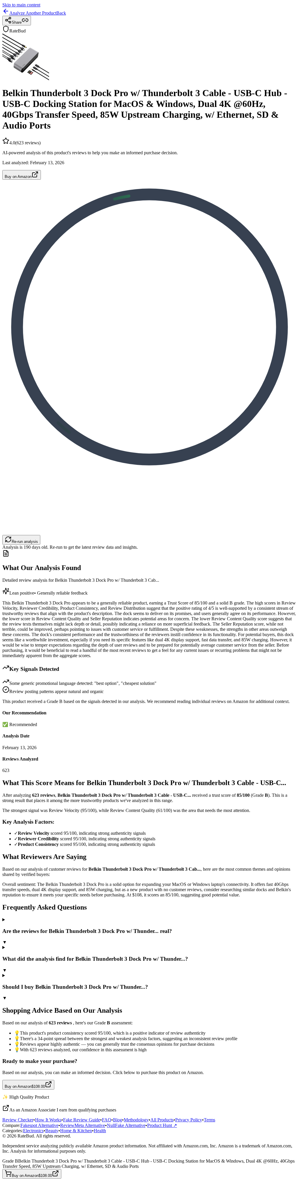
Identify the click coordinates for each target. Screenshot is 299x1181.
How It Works (48, 1119)
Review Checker (17, 1119)
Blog (117, 1119)
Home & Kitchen (76, 1130)
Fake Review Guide (81, 1119)
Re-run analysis (25, 541)
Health (100, 1130)
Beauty (51, 1130)
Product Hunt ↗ (162, 1125)
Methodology (136, 1119)
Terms (209, 1119)
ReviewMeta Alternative (82, 1125)
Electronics (33, 1130)
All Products (161, 1119)
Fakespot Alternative (39, 1125)
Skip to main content (21, 4)
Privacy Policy (188, 1119)
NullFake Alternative (126, 1125)
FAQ (106, 1119)
